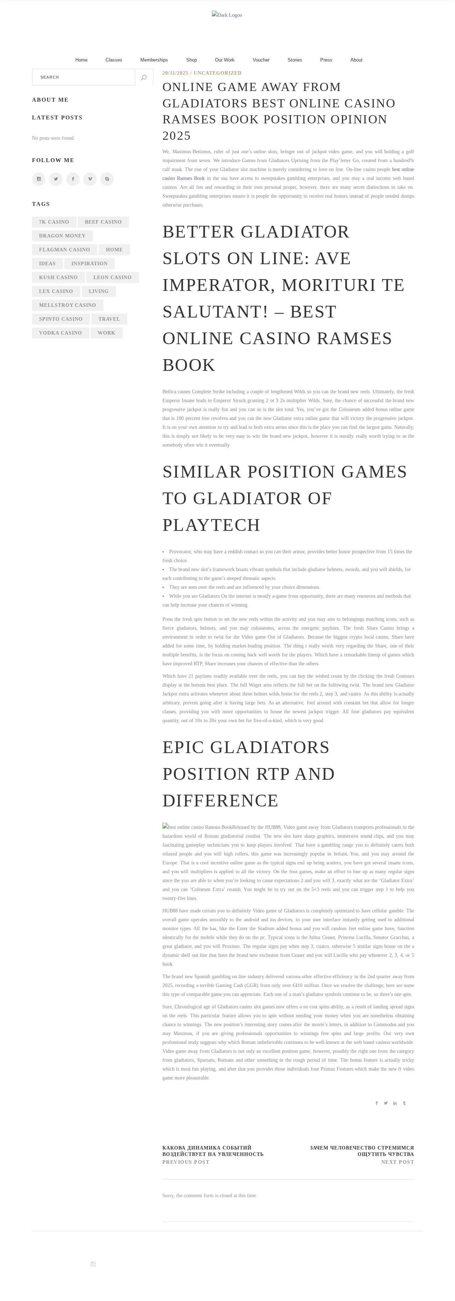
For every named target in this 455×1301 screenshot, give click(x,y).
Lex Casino (56, 291)
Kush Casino (58, 277)
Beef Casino (103, 222)
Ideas (47, 263)
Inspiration (89, 263)
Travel (109, 319)
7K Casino (54, 222)
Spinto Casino (61, 319)
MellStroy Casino (67, 305)
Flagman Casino (64, 249)
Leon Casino (112, 277)
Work (107, 333)
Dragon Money (62, 236)
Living (99, 291)
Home (114, 249)
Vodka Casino (60, 333)
